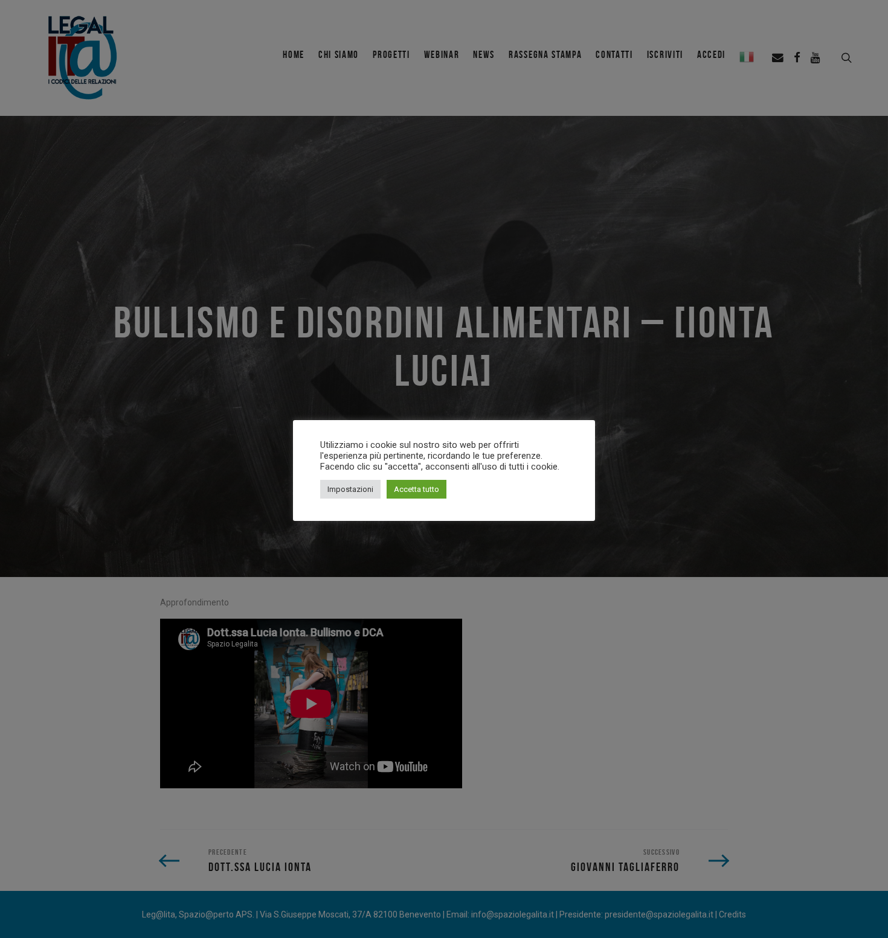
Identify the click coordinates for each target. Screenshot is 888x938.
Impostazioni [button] (350, 489)
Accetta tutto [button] (416, 489)
